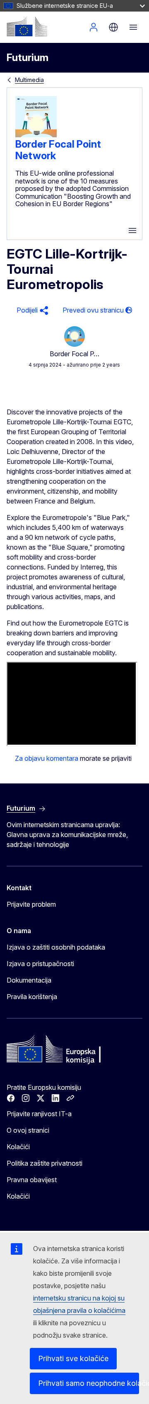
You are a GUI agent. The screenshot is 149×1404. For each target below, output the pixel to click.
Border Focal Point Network (58, 150)
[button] (31, 310)
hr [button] (113, 27)
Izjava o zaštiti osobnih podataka (56, 947)
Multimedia (29, 79)
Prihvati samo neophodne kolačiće (88, 1383)
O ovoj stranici (28, 1130)
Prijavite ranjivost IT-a (39, 1114)
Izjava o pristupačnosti (40, 964)
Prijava (93, 27)
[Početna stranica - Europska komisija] (27, 26)
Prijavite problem (31, 904)
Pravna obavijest (32, 1180)
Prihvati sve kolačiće (73, 1358)
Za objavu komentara (46, 758)
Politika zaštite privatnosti (44, 1163)
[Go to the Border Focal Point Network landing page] (36, 135)
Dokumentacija (29, 980)
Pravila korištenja (32, 996)
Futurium (27, 57)
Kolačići (18, 1147)
